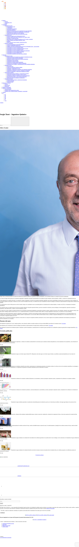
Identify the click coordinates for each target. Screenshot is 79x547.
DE (5, 98)
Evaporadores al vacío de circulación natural (15, 47)
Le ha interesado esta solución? (5, 537)
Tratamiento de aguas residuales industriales (15, 57)
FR (5, 96)
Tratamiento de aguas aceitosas (12, 60)
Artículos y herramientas (6, 88)
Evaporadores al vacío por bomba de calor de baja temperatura (18, 50)
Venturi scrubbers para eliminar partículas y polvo (16, 40)
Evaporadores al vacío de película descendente (15, 51)
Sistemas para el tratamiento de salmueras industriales (16, 63)
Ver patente (64, 323)
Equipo (6, 23)
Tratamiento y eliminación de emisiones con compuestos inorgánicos (19, 69)
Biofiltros (8, 41)
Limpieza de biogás (10, 80)
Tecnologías (4, 24)
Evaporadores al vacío (11, 26)
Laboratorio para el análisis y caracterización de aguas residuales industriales (21, 64)
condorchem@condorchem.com (23, 465)
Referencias (7, 86)
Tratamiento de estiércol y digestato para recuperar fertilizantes (18, 75)
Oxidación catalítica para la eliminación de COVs (16, 36)
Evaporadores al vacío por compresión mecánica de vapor (17, 48)
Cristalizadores (9, 27)
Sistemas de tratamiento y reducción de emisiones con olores (18, 71)
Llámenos (19, 475)
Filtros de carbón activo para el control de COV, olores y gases (18, 37)
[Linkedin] (11, 495)
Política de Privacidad (50, 508)
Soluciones (4, 54)
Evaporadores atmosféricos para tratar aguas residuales (17, 53)
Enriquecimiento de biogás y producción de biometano (17, 79)
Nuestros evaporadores (9, 43)
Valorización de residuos (9, 72)
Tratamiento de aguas (8, 25)
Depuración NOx (10, 66)
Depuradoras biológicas (11, 29)
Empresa (3, 20)
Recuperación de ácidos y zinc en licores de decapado (17, 76)
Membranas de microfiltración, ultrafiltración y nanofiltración (18, 31)
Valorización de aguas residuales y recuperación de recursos (18, 73)
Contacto (4, 92)
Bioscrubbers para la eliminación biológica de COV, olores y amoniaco (20, 39)
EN (5, 95)
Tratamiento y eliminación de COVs (13, 68)
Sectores (6, 84)
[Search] (8, 18)
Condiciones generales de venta (8, 523)
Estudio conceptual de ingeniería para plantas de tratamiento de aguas (19, 56)
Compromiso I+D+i (8, 22)
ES (2, 93)
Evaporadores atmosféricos (12, 28)
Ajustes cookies (5, 526)
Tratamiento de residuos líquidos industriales (15, 62)
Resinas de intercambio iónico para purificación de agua (17, 34)
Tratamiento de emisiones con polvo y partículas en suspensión (18, 70)
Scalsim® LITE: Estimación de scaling (12, 90)
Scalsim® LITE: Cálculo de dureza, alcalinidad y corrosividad (16, 91)
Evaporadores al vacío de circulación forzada (15, 49)
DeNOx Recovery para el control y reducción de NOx (17, 42)
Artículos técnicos (8, 89)
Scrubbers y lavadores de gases (12, 38)
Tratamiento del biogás (9, 78)
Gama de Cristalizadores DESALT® (13, 45)
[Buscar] (20, 121)
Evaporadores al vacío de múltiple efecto (14, 52)
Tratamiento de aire (8, 35)
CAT (5, 100)
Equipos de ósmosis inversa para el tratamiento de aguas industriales (19, 30)
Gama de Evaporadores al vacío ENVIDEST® (15, 44)
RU (5, 97)
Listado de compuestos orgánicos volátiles (14, 67)
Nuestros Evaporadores (6, 87)
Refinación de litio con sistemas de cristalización (16, 77)
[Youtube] (11, 486)
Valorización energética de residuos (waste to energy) (16, 74)
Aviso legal (4, 524)
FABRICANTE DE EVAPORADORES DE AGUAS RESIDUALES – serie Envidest (23, 46)
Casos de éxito (7, 85)
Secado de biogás (10, 81)
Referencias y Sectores (6, 82)
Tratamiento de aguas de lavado (12, 61)
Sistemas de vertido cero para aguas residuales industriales (17, 59)
